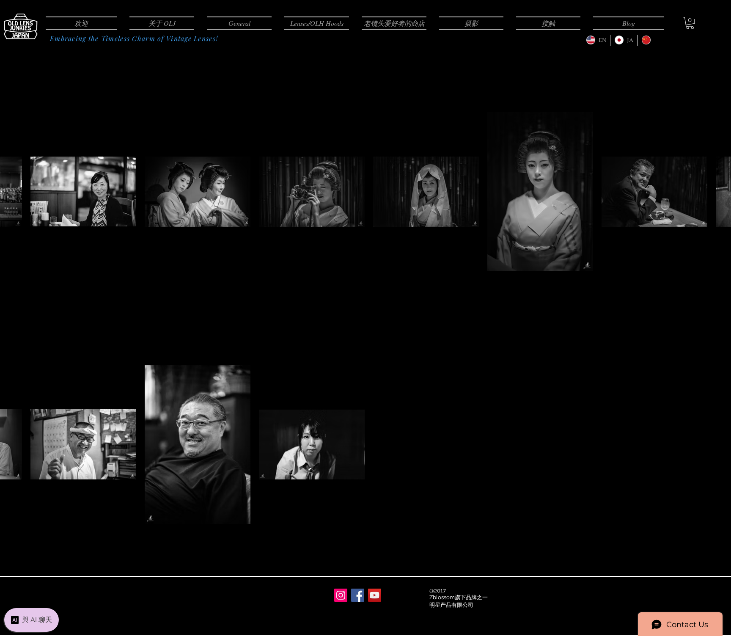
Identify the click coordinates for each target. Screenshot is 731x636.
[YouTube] (374, 595)
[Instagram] (340, 595)
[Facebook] (357, 595)
